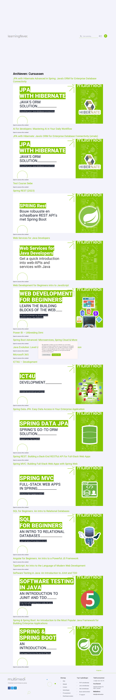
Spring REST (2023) (24, 190)
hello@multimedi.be (98, 694)
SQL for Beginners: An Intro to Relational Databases (41, 511)
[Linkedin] (15, 688)
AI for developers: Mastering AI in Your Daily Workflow (42, 128)
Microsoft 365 (21, 354)
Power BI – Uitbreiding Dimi (28, 332)
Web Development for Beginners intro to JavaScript (41, 285)
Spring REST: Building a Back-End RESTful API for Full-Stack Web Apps (51, 456)
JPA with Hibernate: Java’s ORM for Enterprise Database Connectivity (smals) (55, 136)
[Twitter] (12, 688)
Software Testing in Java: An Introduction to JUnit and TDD (45, 572)
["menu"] (105, 36)
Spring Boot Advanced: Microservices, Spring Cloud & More (45, 339)
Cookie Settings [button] (46, 354)
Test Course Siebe (23, 183)
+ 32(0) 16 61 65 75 (98, 681)
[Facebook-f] (9, 688)
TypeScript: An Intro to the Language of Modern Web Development (49, 565)
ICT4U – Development (25, 361)
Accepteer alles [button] (56, 354)
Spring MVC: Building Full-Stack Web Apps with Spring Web (45, 463)
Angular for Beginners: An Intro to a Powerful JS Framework (45, 558)
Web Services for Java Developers (31, 237)
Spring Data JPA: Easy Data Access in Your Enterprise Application (49, 409)
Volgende (99, 670)
